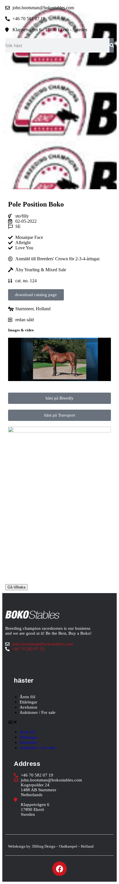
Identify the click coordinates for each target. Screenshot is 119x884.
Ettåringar (28, 702)
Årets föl (27, 696)
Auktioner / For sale (37, 712)
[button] (59, 722)
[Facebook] (59, 868)
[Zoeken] (111, 45)
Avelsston (28, 707)
